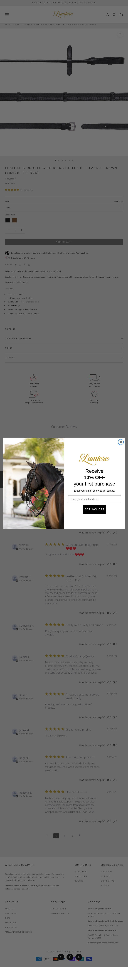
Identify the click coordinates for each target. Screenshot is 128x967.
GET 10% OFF (94, 509)
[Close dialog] (121, 442)
